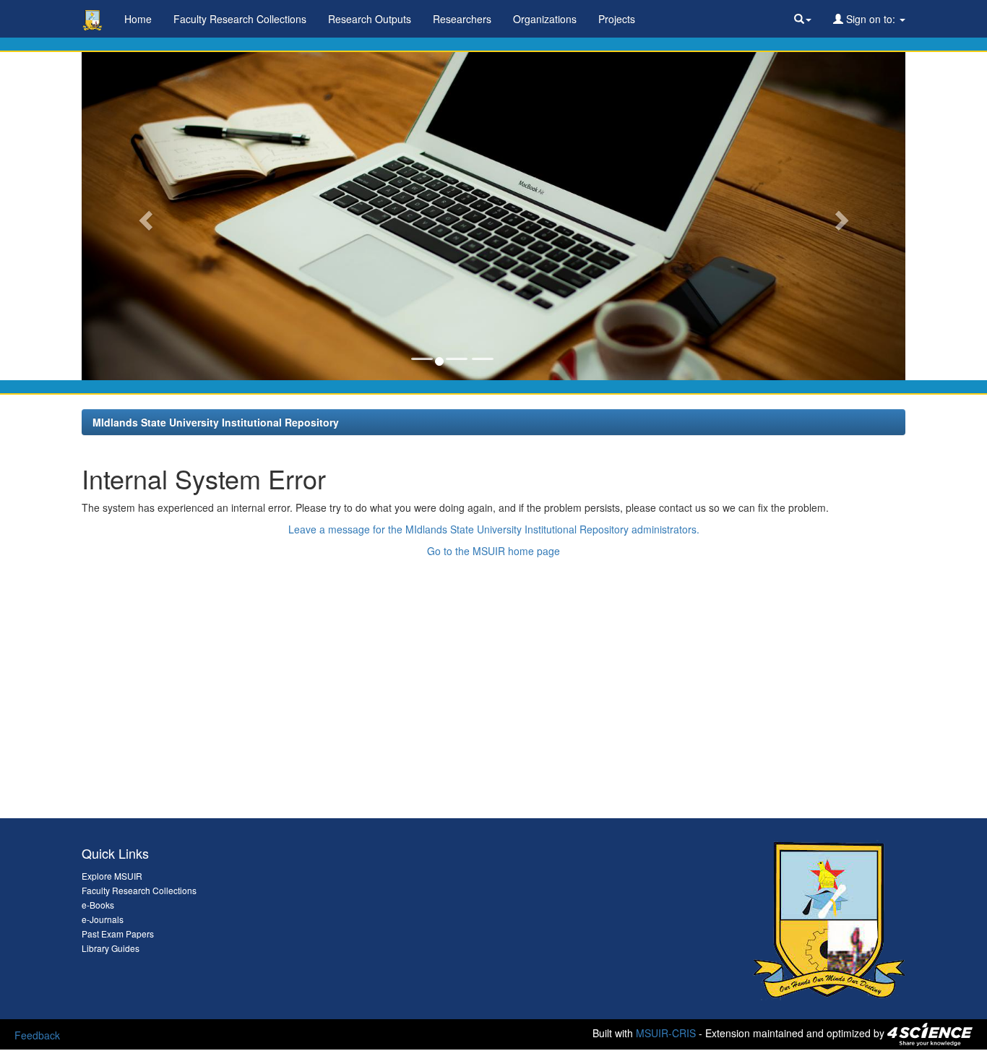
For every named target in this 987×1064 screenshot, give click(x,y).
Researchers (462, 19)
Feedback (37, 1035)
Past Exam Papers (118, 933)
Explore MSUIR (112, 876)
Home (138, 19)
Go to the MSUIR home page (493, 551)
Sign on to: (870, 19)
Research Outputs (369, 19)
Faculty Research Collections (239, 19)
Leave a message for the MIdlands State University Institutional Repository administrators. (493, 529)
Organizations (545, 19)
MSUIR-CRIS (666, 1033)
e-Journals (103, 919)
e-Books (98, 904)
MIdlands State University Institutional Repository (215, 422)
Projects (616, 19)
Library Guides (110, 948)
